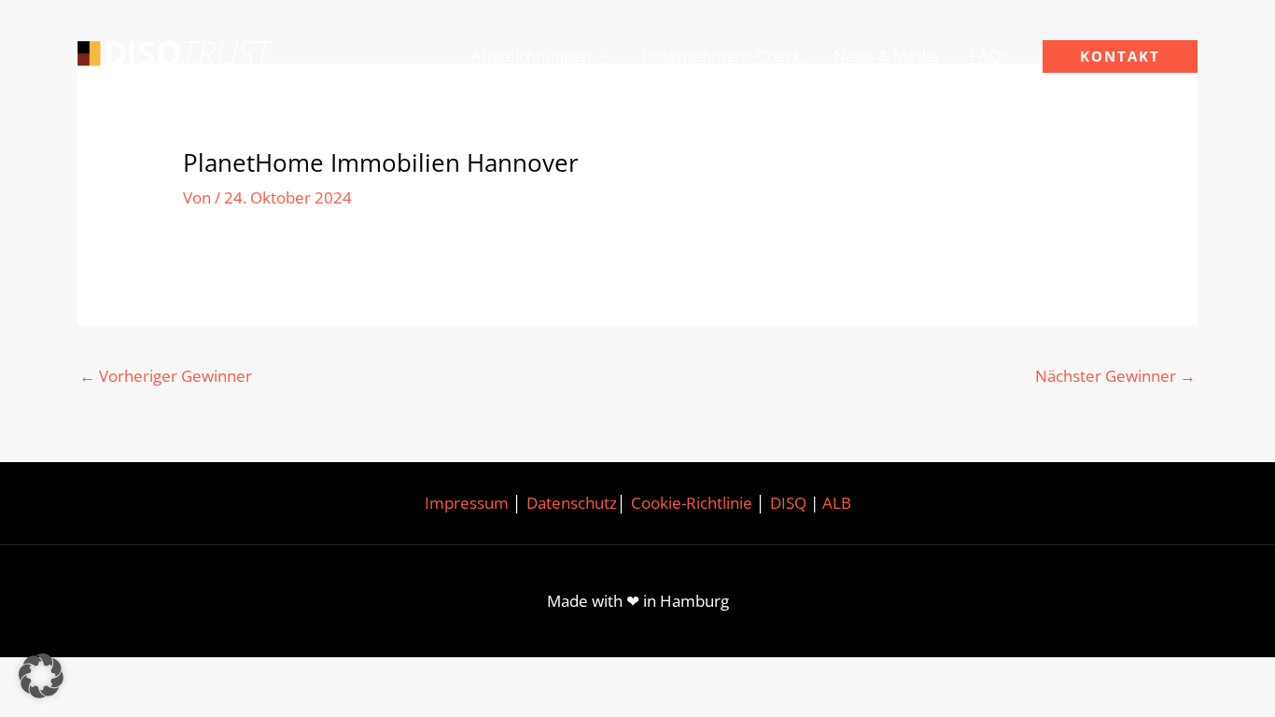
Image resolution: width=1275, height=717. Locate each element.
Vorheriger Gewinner (165, 376)
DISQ (788, 502)
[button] (600, 56)
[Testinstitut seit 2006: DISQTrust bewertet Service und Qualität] (175, 54)
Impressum (467, 502)
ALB (836, 502)
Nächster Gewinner (1115, 376)
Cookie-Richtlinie (691, 502)
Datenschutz (571, 502)
